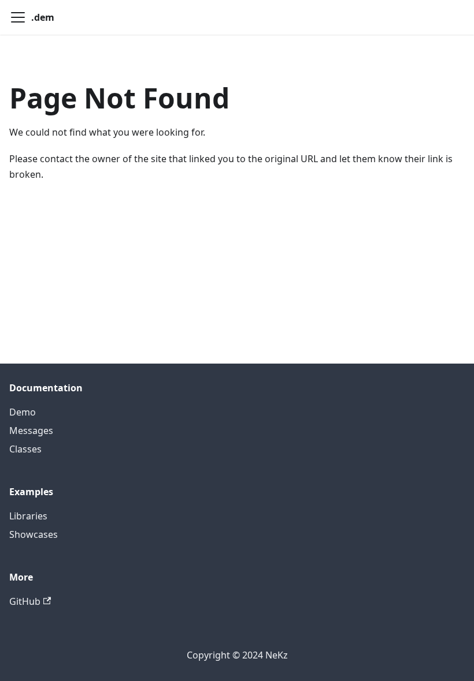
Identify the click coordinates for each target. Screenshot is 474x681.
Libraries (28, 516)
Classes (25, 449)
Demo (22, 412)
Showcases (33, 534)
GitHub (24, 601)
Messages (31, 430)
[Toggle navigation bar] (18, 17)
